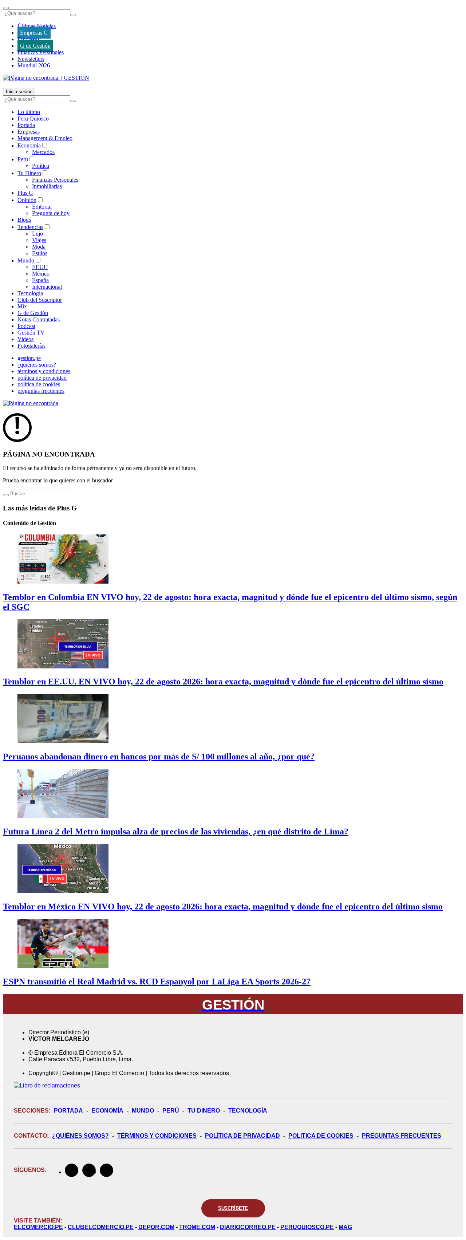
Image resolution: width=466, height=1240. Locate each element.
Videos (25, 339)
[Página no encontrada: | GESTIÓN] (46, 78)
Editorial (42, 207)
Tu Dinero (29, 173)
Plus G (25, 193)
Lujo (37, 233)
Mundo (25, 260)
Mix (22, 306)
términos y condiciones (43, 371)
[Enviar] (73, 15)
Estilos (39, 253)
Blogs (24, 220)
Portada (26, 125)
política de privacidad (42, 378)
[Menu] (6, 8)
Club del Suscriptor (39, 300)
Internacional (47, 287)
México (41, 273)
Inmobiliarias (47, 186)
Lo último (28, 112)
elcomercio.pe (38, 1227)
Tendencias (30, 227)
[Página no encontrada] (30, 403)
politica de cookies (38, 384)
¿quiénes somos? (36, 365)
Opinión (26, 200)
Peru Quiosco (33, 118)
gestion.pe (29, 358)
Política (40, 166)
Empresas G (34, 32)
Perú (22, 159)
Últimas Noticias (36, 26)
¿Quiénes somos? (80, 1136)
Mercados (43, 152)
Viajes (39, 240)
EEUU (40, 267)
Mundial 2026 (33, 65)
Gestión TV (31, 332)
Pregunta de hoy (51, 213)
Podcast (26, 326)
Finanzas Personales (40, 52)
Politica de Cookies (321, 1136)
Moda (39, 247)
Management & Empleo (44, 138)
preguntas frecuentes (40, 391)
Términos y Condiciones (157, 1136)
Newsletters (30, 59)
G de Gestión (35, 46)
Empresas (28, 39)
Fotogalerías (31, 346)
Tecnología (30, 293)
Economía (29, 145)
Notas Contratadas (38, 319)
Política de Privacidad (242, 1136)
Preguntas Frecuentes (401, 1136)
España (40, 280)
